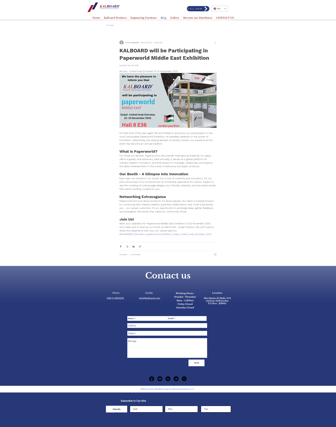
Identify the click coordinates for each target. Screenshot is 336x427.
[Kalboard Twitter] (176, 378)
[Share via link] (140, 246)
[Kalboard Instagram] (184, 378)
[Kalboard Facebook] (151, 378)
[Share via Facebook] (120, 246)
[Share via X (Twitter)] (127, 246)
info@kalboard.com (149, 298)
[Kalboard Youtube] (159, 378)
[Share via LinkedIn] (133, 246)
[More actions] (215, 42)
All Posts (110, 25)
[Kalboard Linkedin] (168, 378)
